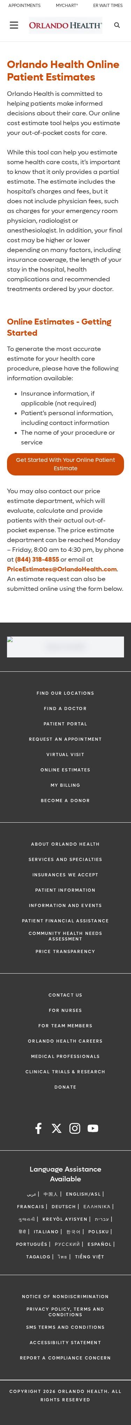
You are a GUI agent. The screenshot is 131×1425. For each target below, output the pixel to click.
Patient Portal (65, 724)
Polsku (98, 1232)
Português (32, 1244)
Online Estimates (66, 770)
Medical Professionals (65, 1056)
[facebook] (38, 1129)
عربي (31, 1194)
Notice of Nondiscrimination (65, 1297)
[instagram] (74, 1129)
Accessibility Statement (65, 1343)
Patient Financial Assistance (65, 921)
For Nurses (65, 1010)
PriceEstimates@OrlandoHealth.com (62, 569)
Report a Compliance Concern (65, 1358)
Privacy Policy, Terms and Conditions (66, 1312)
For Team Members (65, 1026)
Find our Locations (66, 693)
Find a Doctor (65, 708)
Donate (65, 1087)
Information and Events (65, 905)
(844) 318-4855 (37, 560)
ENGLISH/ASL (83, 1194)
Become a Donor (65, 800)
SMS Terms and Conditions (65, 1327)
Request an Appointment (65, 739)
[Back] (14, 25)
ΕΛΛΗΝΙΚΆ (97, 1207)
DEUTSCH (64, 1207)
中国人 (51, 1194)
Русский (68, 1244)
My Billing (66, 785)
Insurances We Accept (65, 875)
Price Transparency (65, 951)
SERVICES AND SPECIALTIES (65, 859)
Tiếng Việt (90, 1257)
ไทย (62, 1257)
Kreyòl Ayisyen (65, 1219)
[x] (56, 1129)
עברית (102, 1219)
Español (100, 1244)
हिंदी (23, 1232)
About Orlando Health (65, 844)
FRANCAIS (30, 1207)
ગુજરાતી (27, 1219)
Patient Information (65, 890)
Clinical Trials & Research (66, 1072)
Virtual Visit (65, 754)
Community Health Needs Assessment (65, 936)
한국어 (73, 1232)
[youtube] (93, 1129)
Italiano (46, 1232)
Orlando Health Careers (65, 1041)
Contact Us (65, 995)
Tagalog (38, 1257)
